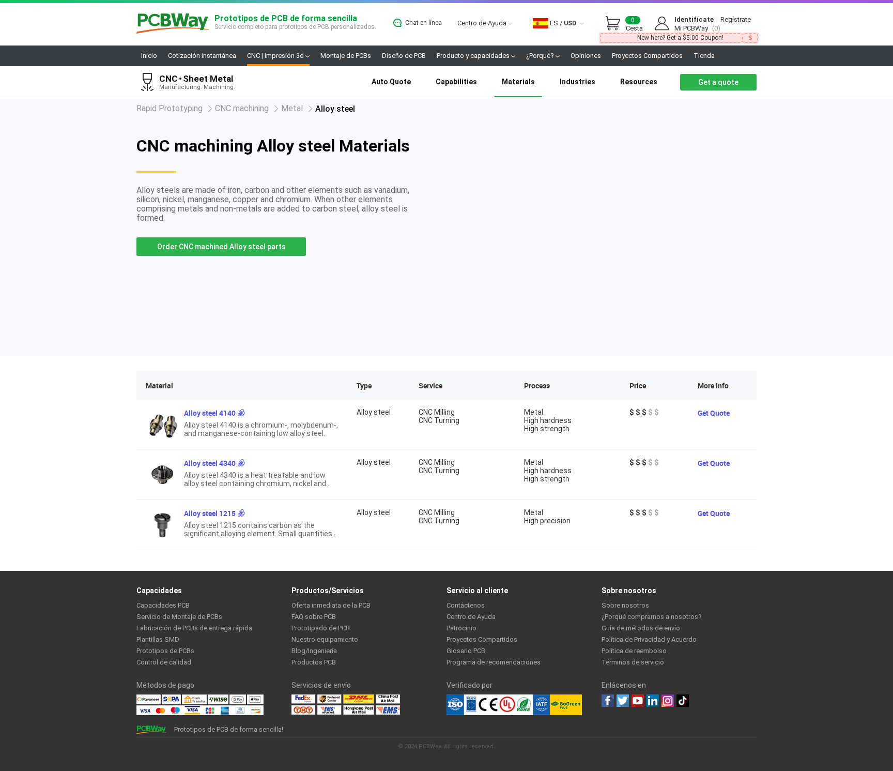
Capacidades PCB (163, 605)
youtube (638, 700)
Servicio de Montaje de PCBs (179, 617)
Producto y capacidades (474, 55)
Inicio (149, 55)
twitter (623, 700)
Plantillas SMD (157, 639)
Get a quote (718, 82)
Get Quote (714, 413)
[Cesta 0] (615, 24)
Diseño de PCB (404, 55)
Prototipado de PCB (320, 628)
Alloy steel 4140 (210, 413)
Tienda (704, 55)
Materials (518, 82)
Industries (577, 82)
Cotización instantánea (202, 55)
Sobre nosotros (625, 605)
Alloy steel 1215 (210, 513)
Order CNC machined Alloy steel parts (221, 247)
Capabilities (456, 82)
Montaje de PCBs (345, 55)
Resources (638, 82)
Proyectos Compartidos (647, 55)
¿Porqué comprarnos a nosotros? (652, 617)
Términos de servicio (633, 662)
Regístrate (735, 19)
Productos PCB (313, 662)
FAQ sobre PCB (313, 617)
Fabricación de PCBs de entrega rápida (194, 628)
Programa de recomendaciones (493, 662)
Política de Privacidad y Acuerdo (649, 639)
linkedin (652, 700)
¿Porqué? (541, 55)
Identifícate (694, 19)
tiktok (682, 700)
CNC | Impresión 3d (276, 55)
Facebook (608, 700)
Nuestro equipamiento (324, 639)
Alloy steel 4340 (210, 463)
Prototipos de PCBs (165, 651)
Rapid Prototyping (169, 108)
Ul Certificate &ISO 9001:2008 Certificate (498, 704)
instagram (667, 700)
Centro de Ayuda (482, 23)
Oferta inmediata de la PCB (331, 605)
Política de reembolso (634, 651)
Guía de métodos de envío (641, 628)
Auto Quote (391, 82)
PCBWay (172, 24)
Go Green (566, 704)
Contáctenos (465, 605)
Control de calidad (163, 662)
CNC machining (242, 108)
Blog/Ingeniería (314, 651)
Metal (292, 108)
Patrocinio (461, 628)
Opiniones (586, 55)
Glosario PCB (465, 651)
